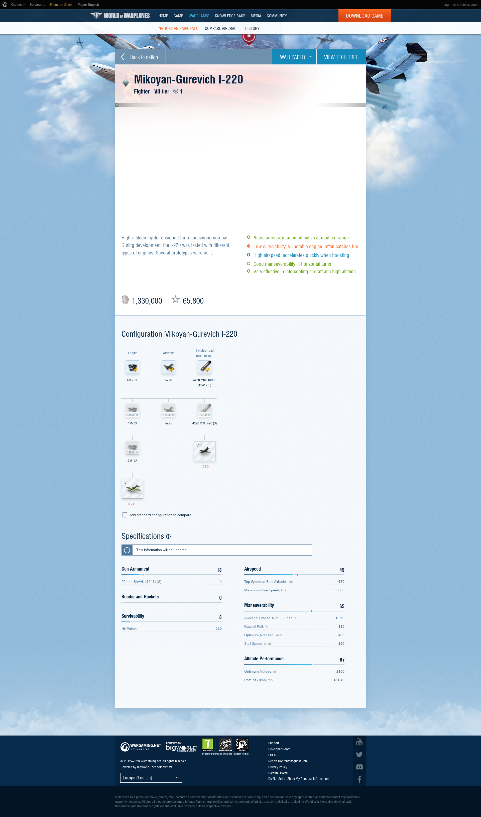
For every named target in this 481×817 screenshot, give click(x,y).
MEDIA (256, 15)
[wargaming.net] (141, 747)
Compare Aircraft (221, 28)
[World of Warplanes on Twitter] (359, 754)
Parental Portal (278, 772)
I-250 (204, 467)
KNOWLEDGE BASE (230, 15)
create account (467, 5)
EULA (272, 754)
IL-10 (132, 504)
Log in (447, 5)
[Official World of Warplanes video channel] (359, 742)
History (252, 28)
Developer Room (279, 748)
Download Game (364, 15)
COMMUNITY (277, 15)
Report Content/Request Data (288, 760)
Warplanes (199, 15)
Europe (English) (137, 777)
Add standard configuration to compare (160, 515)
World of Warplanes (120, 15)
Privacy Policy (277, 766)
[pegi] (225, 746)
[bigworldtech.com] (181, 747)
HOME (163, 15)
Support (273, 742)
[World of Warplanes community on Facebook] (359, 779)
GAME (178, 15)
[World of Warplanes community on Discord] (359, 767)
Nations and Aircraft (178, 28)
